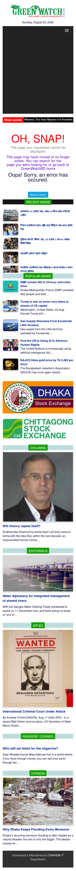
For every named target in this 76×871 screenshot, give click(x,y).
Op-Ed (38, 625)
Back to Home (38, 194)
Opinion (38, 773)
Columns (38, 447)
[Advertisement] (38, 74)
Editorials (38, 550)
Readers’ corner (38, 736)
